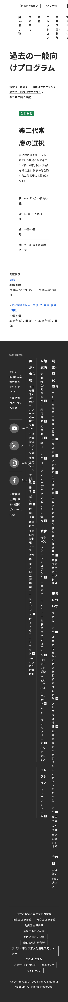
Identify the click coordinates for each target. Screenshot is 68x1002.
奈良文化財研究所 (34, 942)
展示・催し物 (20, 25)
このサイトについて (25, 965)
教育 (39, 19)
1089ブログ (55, 882)
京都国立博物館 (21, 919)
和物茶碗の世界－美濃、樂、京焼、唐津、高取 (34, 307)
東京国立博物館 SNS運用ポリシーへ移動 (15, 504)
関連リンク (47, 965)
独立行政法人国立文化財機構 (34, 914)
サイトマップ (34, 970)
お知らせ (54, 871)
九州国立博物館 (34, 925)
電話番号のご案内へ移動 (15, 403)
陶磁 (12, 280)
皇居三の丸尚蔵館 (34, 931)
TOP (12, 87)
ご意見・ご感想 (33, 959)
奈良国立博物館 (46, 919)
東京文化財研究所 (34, 937)
